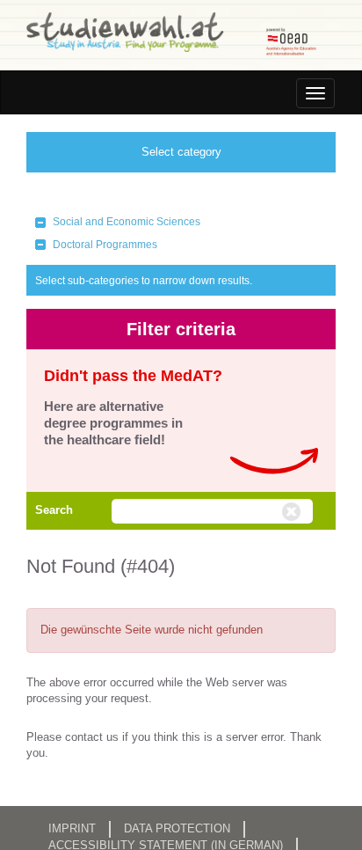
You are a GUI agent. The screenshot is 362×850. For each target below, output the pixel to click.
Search (54, 510)
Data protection (177, 828)
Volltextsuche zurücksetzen (293, 512)
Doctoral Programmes (105, 244)
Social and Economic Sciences (126, 222)
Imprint (72, 828)
